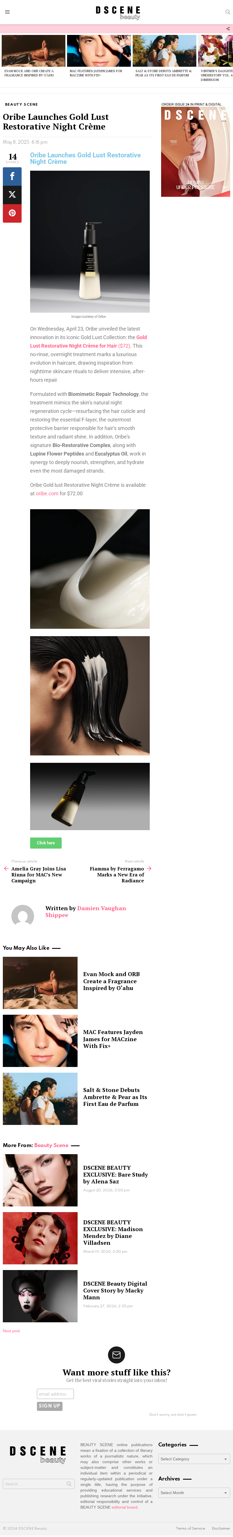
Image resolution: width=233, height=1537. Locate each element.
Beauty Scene (51, 1145)
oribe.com (47, 493)
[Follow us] (228, 28)
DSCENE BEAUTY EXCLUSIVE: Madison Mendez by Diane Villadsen (113, 1232)
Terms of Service (190, 1528)
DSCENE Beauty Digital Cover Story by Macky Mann (115, 1290)
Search (69, 1485)
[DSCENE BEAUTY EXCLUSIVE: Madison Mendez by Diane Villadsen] (40, 1238)
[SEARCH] (228, 11)
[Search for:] (39, 1484)
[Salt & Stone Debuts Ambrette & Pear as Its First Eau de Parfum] (164, 51)
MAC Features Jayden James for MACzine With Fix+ (96, 73)
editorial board (125, 1507)
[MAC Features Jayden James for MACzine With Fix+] (99, 51)
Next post (11, 1331)
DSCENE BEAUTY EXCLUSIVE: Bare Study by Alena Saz (115, 1174)
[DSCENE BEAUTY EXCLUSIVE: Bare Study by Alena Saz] (40, 1180)
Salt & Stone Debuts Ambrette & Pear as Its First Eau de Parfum (164, 73)
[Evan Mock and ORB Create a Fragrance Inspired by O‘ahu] (33, 51)
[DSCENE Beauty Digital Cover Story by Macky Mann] (40, 1296)
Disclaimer (221, 1528)
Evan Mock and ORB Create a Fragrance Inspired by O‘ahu (29, 73)
